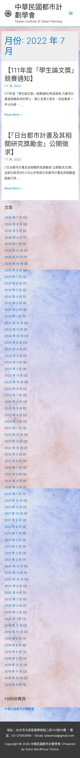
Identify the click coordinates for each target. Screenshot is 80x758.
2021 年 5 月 (12, 540)
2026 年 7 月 (13, 217)
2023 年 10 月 (13, 382)
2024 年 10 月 (13, 336)
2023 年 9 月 (13, 388)
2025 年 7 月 (13, 276)
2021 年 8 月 (12, 526)
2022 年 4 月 (13, 481)
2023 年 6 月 (13, 401)
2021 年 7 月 (12, 533)
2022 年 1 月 (12, 494)
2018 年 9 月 (13, 684)
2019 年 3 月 (13, 658)
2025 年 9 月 (13, 270)
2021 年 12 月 (13, 500)
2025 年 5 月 (13, 290)
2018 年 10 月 (13, 678)
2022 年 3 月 (13, 487)
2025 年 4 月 (13, 296)
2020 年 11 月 (13, 572)
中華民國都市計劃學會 (39, 11)
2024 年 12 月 (13, 323)
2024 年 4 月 (13, 349)
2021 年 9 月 (13, 520)
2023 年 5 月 (13, 408)
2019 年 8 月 (13, 645)
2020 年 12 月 (13, 566)
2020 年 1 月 (13, 619)
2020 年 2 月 (13, 612)
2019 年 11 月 (13, 625)
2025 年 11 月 (13, 257)
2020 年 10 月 (13, 579)
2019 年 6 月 (13, 651)
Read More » (13, 114)
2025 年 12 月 (13, 250)
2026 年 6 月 (13, 224)
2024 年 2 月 (13, 362)
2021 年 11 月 (13, 507)
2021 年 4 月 (13, 546)
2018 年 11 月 (13, 671)
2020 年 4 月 (13, 605)
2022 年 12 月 (13, 434)
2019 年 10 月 (13, 632)
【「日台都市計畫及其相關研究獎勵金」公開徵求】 (38, 143)
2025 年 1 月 (12, 316)
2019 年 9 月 (13, 638)
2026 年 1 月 (13, 244)
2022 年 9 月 (13, 454)
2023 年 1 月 (13, 428)
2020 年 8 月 (13, 592)
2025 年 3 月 (13, 303)
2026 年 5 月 (13, 231)
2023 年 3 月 (13, 421)
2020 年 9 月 (13, 586)
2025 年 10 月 (13, 263)
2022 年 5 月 (13, 474)
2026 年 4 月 (13, 237)
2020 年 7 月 (13, 599)
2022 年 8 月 (13, 461)
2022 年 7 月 (13, 467)
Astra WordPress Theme (42, 749)
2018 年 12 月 (13, 665)
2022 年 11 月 (13, 441)
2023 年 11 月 (13, 375)
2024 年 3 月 (13, 356)
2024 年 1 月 (13, 369)
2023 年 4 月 (13, 415)
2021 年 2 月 (12, 559)
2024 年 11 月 (13, 329)
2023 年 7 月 (13, 395)
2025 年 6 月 (13, 283)
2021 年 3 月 (13, 553)
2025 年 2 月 (13, 309)
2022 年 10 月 (13, 448)
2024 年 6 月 (13, 342)
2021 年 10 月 (13, 513)
